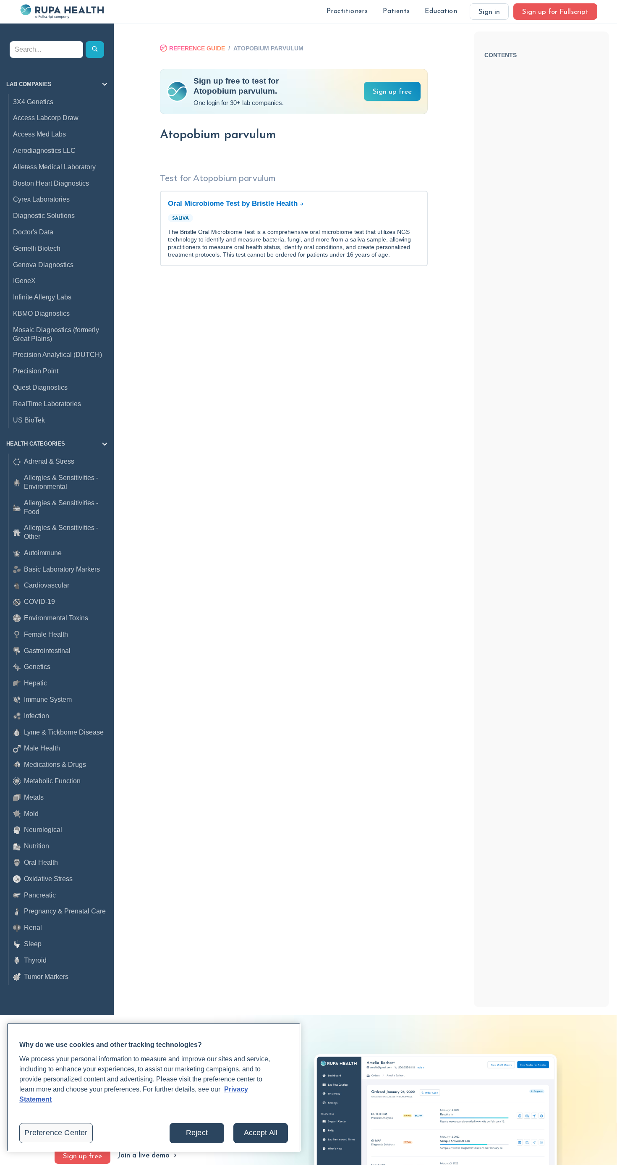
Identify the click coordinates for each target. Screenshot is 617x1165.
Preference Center (55, 1132)
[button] (347, 11)
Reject (197, 1132)
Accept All (261, 1132)
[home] (62, 11)
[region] (154, 1087)
